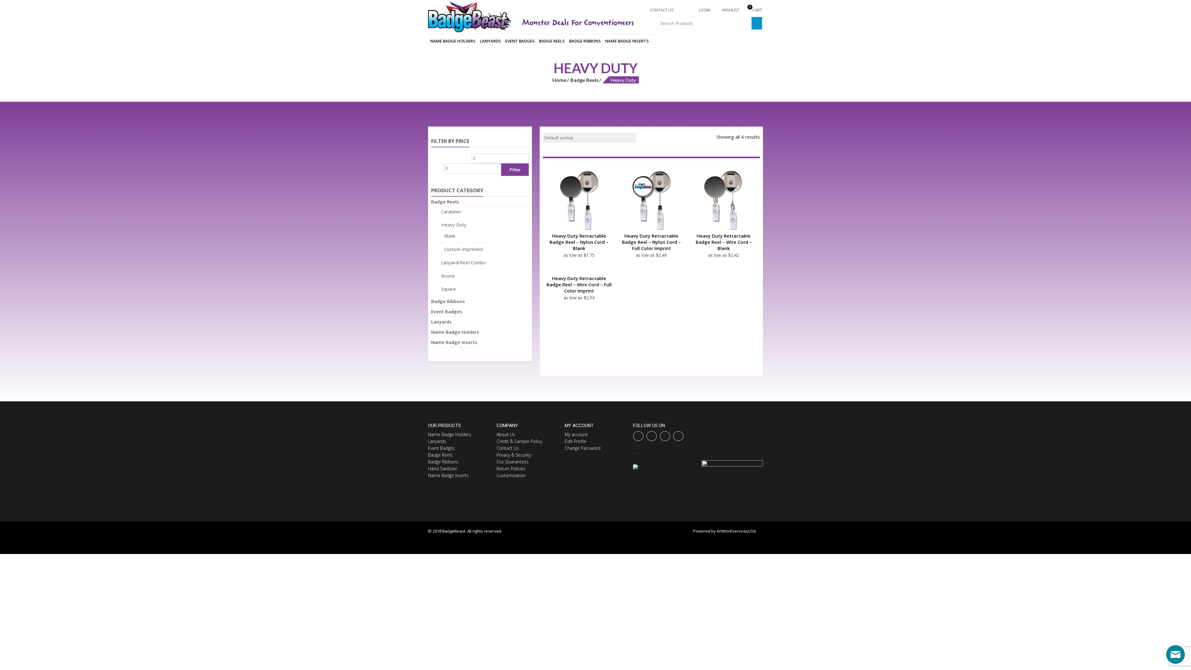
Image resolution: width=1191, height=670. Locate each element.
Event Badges (520, 41)
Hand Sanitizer (442, 468)
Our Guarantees (513, 462)
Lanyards (490, 41)
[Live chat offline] (1175, 654)
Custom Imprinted (463, 249)
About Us (506, 434)
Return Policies (511, 468)
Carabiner (451, 211)
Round (448, 276)
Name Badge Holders (452, 41)
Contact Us (661, 10)
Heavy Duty (453, 224)
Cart (755, 10)
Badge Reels (552, 41)
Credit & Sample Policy (519, 441)
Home (559, 80)
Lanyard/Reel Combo (463, 262)
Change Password (582, 448)
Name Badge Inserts (627, 41)
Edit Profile (575, 441)
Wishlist (730, 9)
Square (448, 289)
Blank (449, 236)
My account (576, 434)
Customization (511, 475)
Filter (515, 169)
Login (704, 10)
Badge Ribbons (585, 41)
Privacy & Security (514, 455)
